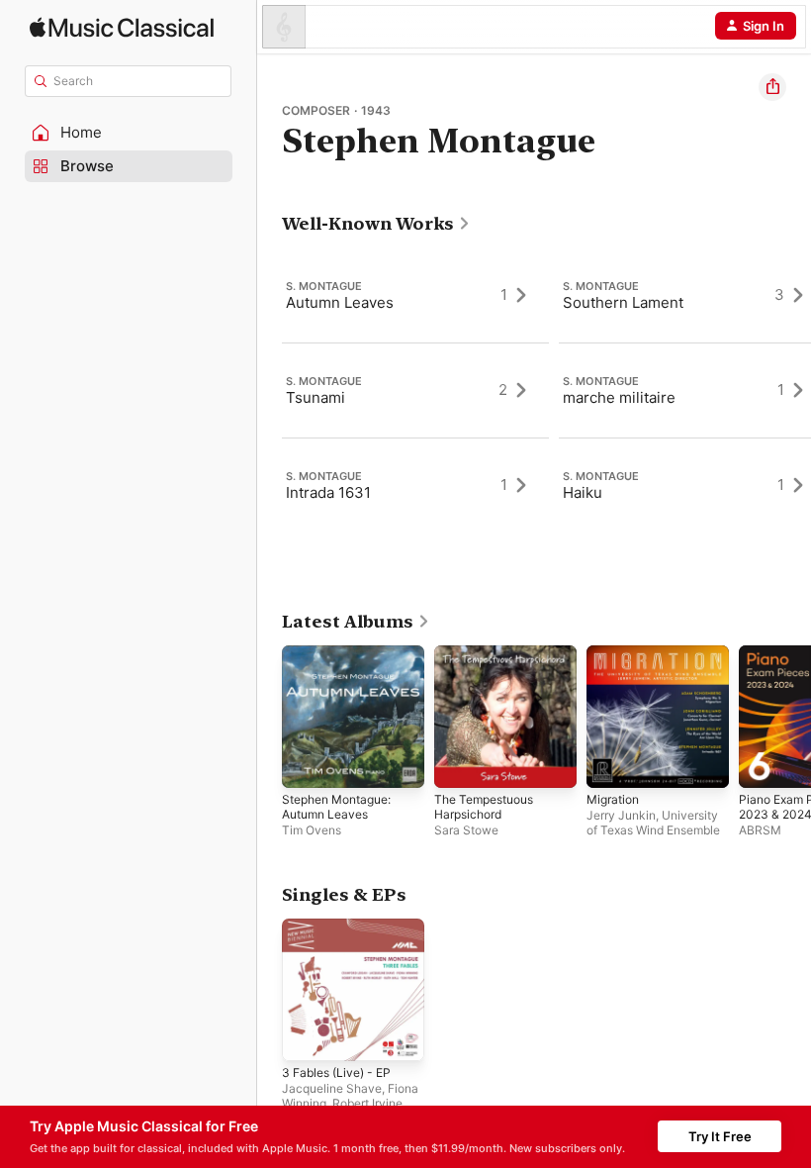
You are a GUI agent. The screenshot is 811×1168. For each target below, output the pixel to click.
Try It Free (720, 1136)
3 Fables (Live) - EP (336, 1072)
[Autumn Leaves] (415, 294)
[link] (376, 224)
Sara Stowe (466, 830)
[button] (128, 132)
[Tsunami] (415, 390)
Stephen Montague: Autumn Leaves (336, 807)
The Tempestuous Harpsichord (483, 807)
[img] (122, 27)
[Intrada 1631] (415, 485)
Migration (612, 799)
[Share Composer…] (772, 87)
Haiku (582, 492)
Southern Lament (623, 302)
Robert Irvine (367, 1103)
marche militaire (619, 397)
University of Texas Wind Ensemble (653, 822)
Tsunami (315, 397)
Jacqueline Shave (332, 1088)
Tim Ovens (311, 830)
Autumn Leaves (340, 302)
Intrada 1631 (328, 492)
